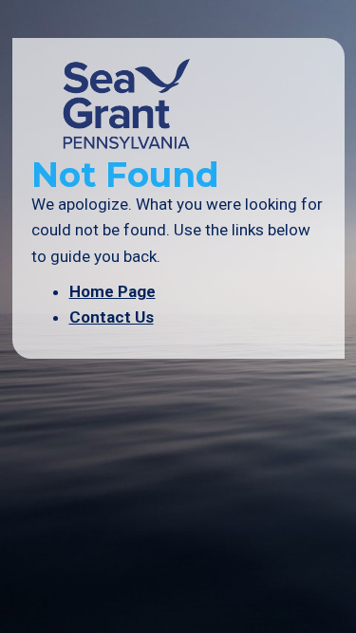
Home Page (112, 291)
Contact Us (111, 316)
